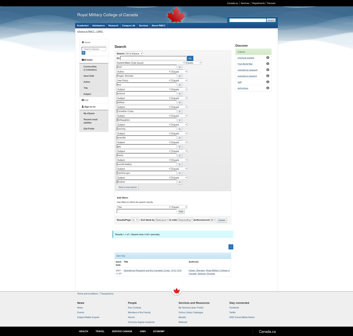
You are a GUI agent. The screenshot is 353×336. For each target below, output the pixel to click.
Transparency (107, 293)
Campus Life (128, 25)
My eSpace (89, 113)
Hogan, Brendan (197, 270)
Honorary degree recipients (141, 322)
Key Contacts (134, 307)
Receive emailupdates (91, 121)
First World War (245, 63)
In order (173, 219)
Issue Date (89, 75)
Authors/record (201, 219)
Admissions (98, 25)
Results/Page (124, 219)
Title (86, 87)
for (118, 58)
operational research (248, 70)
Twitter (232, 312)
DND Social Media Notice (242, 317)
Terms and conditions (87, 293)
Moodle (182, 317)
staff (240, 82)
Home (87, 42)
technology (243, 88)
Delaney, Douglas (206, 273)
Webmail (183, 322)
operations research (247, 76)
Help (86, 100)
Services (245, 3)
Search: (121, 53)
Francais (271, 3)
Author (87, 81)
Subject (87, 94)
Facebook (234, 307)
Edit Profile (89, 128)
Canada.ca (232, 3)
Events (80, 312)
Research (113, 25)
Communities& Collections (90, 68)
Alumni (131, 317)
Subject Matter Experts (88, 317)
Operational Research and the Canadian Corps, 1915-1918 (152, 270)
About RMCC (158, 25)
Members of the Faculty (139, 312)
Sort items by (148, 219)
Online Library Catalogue (191, 312)
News (80, 307)
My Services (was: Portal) (191, 307)
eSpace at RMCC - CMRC (90, 31)
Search (271, 20)
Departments (258, 3)
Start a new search (128, 187)
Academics (83, 25)
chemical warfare (246, 57)
